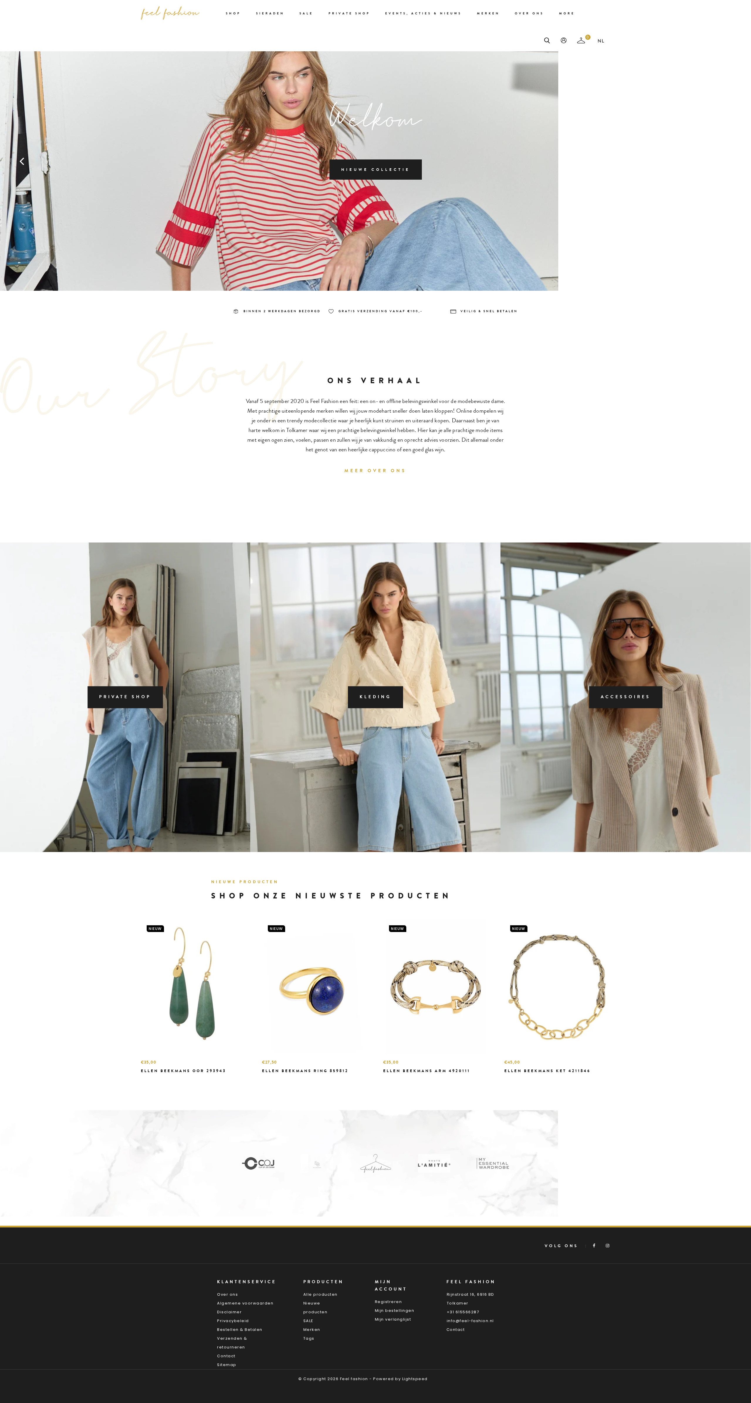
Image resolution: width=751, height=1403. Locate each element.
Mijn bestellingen (395, 1310)
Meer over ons (375, 470)
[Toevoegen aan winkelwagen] (147, 1081)
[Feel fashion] (170, 13)
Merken (488, 13)
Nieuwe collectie (375, 169)
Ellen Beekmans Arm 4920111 (426, 1071)
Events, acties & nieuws (423, 13)
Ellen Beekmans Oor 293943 (183, 1071)
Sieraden (270, 13)
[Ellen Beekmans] (258, 1163)
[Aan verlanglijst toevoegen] (160, 1081)
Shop (233, 13)
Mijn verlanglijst (393, 1319)
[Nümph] (492, 1163)
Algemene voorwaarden (245, 1303)
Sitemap (226, 1365)
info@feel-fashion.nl (470, 1321)
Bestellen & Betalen (240, 1329)
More (567, 13)
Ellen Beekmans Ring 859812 (305, 1071)
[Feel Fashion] (316, 1163)
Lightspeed (415, 1379)
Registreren (388, 1302)
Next (729, 161)
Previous (22, 161)
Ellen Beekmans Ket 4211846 (547, 1071)
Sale (306, 13)
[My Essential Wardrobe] (434, 1163)
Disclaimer (229, 1312)
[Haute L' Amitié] (375, 1163)
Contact (226, 1356)
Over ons (529, 13)
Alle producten (320, 1294)
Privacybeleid (233, 1321)
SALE (308, 1321)
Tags (308, 1338)
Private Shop (349, 13)
